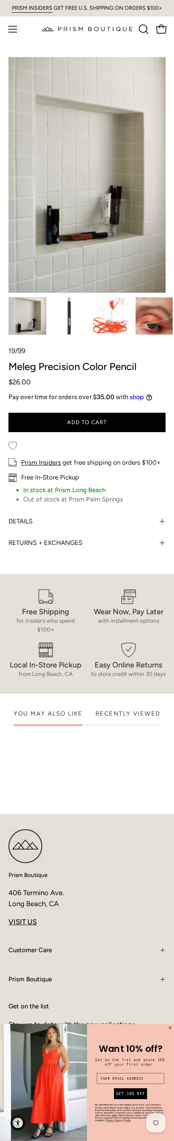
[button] (143, 29)
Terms (127, 1120)
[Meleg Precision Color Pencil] (27, 316)
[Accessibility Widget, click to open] (18, 1123)
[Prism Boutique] (87, 29)
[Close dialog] (170, 1028)
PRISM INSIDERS (32, 8)
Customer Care (30, 950)
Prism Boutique (27, 874)
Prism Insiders (41, 462)
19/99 (16, 351)
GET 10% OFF (130, 1094)
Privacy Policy (113, 1120)
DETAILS (20, 521)
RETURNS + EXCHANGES (45, 543)
